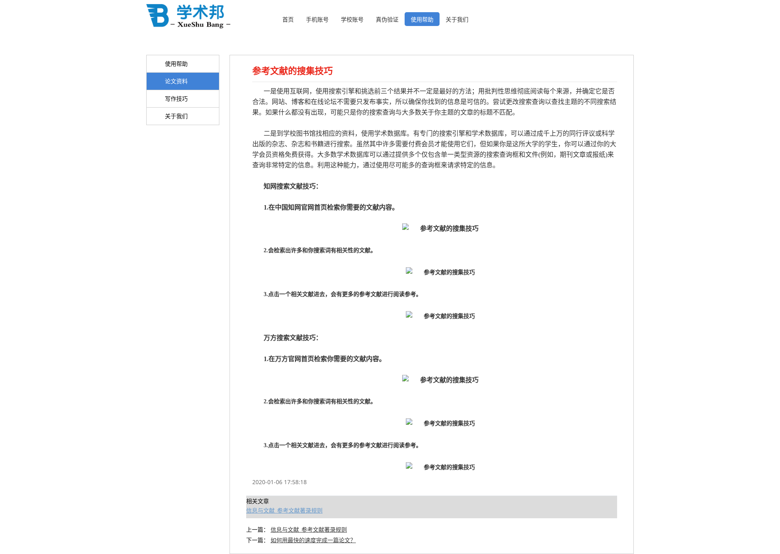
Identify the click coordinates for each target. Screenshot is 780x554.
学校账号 (352, 19)
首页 (288, 19)
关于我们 (457, 19)
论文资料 (176, 81)
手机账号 (317, 19)
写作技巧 (176, 98)
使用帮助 (422, 19)
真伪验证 (387, 19)
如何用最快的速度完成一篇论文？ (313, 540)
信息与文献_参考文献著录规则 (284, 510)
